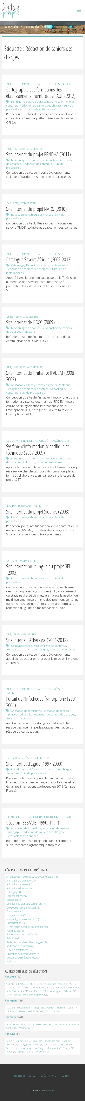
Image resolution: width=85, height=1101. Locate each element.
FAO (69, 983)
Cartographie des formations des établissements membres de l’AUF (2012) (41, 93)
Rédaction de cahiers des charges (40, 105)
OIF (9, 203)
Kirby (61, 1007)
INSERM (11, 506)
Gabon (65, 1040)
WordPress (51, 1011)
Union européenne (35, 994)
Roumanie (25, 506)
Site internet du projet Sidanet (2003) (37, 511)
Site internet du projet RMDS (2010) (36, 208)
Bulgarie (20, 1040)
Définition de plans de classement (32, 101)
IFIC (28, 987)
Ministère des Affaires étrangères (39, 441)
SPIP (22, 149)
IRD (15, 149)
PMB (21, 1011)
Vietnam (41, 1051)
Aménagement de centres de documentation (32, 876)
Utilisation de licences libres (22, 953)
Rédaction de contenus (37, 164)
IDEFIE (9, 987)
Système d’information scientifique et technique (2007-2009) (37, 449)
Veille (10, 961)
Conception (14, 899)
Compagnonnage (21, 646)
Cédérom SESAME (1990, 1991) (32, 822)
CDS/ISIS (10, 1007)
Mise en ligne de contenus (27, 160)
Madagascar (24, 1044)
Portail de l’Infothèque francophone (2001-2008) (42, 702)
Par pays (10, 1034)
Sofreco (17, 994)
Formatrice (44, 1024)
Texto (68, 817)
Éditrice (30, 1024)
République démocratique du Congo (25, 1048)
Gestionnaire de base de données (36, 84)
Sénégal (67, 1048)
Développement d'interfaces (23, 907)
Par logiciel (11, 1000)
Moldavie (58, 1044)
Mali (37, 1044)
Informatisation (16, 915)
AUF (9, 84)
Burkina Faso (35, 1040)
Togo (19, 1051)
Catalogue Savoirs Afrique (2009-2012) (39, 259)
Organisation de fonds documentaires (28, 926)
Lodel (70, 1007)
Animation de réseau (56, 711)
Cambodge (52, 1040)
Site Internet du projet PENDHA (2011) (38, 154)
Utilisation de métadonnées (40, 109)
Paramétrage (15, 930)
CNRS (10, 316)
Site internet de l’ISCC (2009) (30, 322)
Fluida (41, 1090)
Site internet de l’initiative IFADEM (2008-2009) (41, 376)
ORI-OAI (67, 84)
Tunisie (29, 1051)
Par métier (11, 1017)
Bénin (9, 1040)
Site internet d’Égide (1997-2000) (34, 763)
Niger (70, 1044)
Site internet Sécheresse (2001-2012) (37, 640)
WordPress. (50, 1090)
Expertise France (55, 983)
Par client (10, 976)
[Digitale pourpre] (10, 10)
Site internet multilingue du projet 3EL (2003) (38, 569)
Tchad (9, 1051)
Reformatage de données (22, 836)
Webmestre (34, 149)
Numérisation (15, 922)
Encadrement (19, 769)
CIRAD (10, 817)
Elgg (10, 441)
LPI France (59, 987)
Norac (69, 991)
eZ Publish (48, 1007)
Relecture (29, 331)
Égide (29, 758)
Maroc (47, 1044)
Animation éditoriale (23, 385)
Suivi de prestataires (32, 392)
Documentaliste (14, 1024)
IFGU (19, 987)
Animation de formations (26, 711)
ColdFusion (15, 758)
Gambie (10, 1044)
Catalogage (17, 265)
